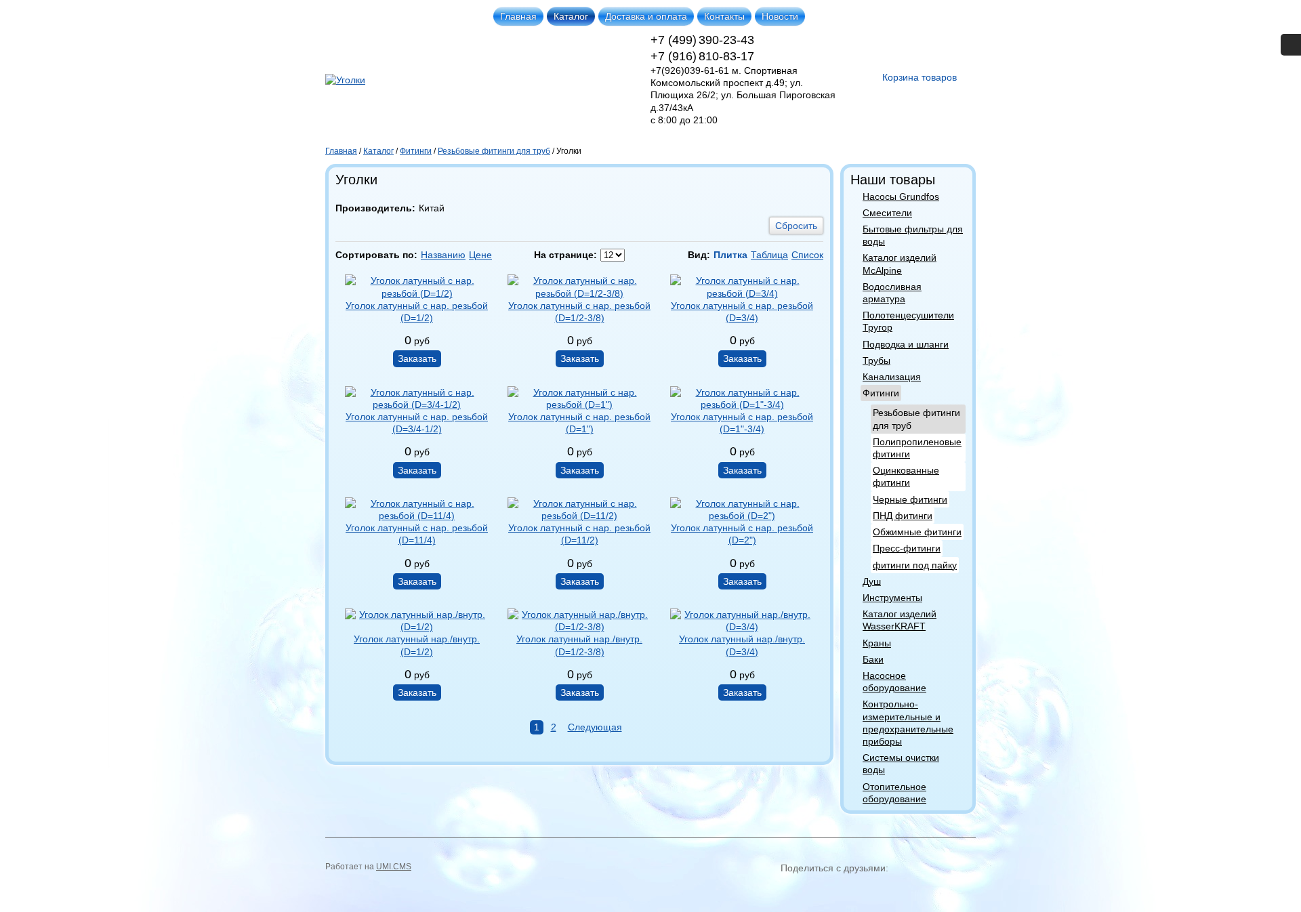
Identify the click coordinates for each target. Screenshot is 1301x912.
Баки (873, 659)
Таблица (769, 254)
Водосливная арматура (892, 292)
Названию (443, 254)
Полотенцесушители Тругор (908, 321)
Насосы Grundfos (901, 196)
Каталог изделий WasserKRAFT (899, 619)
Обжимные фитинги (917, 531)
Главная (518, 16)
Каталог (571, 16)
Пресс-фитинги (907, 548)
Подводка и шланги (906, 344)
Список (807, 254)
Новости (780, 16)
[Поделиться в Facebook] (890, 890)
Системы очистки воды (901, 763)
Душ (872, 581)
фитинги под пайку (915, 565)
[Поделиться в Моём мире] (866, 890)
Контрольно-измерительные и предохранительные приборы (908, 723)
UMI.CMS (393, 866)
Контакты (724, 16)
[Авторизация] (1291, 45)
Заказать (417, 358)
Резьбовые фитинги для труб (916, 418)
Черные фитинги (910, 499)
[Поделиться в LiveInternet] (963, 890)
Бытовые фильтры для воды (913, 235)
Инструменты (892, 597)
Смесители (887, 212)
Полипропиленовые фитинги (917, 447)
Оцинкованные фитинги (906, 476)
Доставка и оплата (646, 16)
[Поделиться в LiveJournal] (939, 890)
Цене (480, 254)
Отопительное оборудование (894, 792)
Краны (877, 643)
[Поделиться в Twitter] (915, 890)
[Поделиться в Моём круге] (841, 890)
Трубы (876, 360)
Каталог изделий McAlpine (899, 263)
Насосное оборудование (894, 681)
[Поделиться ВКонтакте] (793, 890)
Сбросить (796, 225)
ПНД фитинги (902, 515)
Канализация (892, 376)
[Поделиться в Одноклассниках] (817, 890)
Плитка (730, 254)
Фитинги (881, 393)
